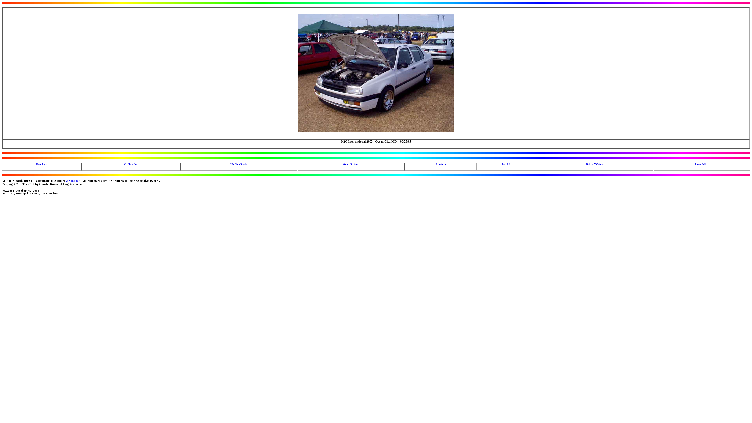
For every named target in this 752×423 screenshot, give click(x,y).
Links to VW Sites (594, 164)
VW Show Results (238, 164)
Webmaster (72, 180)
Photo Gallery (702, 164)
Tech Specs (441, 164)
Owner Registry (350, 164)
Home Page (41, 164)
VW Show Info (131, 164)
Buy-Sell (506, 164)
